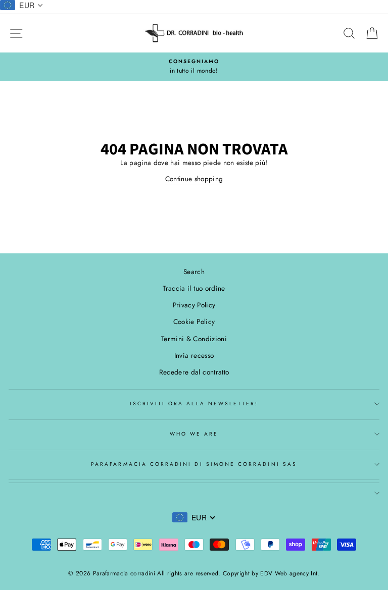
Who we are (194, 434)
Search (194, 271)
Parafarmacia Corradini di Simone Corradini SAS (194, 464)
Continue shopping (194, 179)
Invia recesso (194, 355)
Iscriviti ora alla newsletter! (194, 403)
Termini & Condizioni (194, 339)
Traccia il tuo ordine (194, 288)
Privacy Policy (194, 305)
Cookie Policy (194, 321)
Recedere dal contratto (194, 372)
